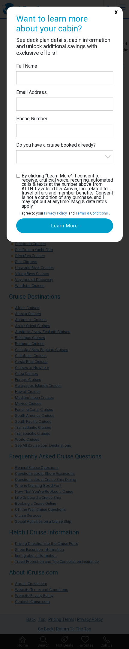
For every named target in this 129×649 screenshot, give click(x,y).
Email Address (31, 92)
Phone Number (31, 118)
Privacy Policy (55, 213)
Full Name (26, 66)
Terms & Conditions (92, 213)
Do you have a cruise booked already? (56, 145)
